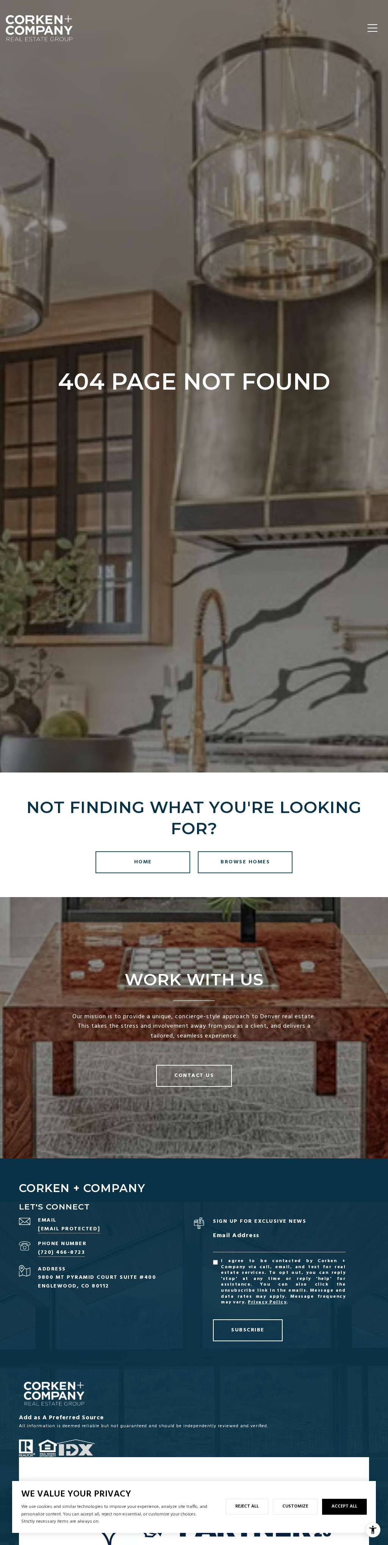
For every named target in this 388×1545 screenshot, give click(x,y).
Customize (295, 1506)
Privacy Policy (267, 1302)
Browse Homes (245, 862)
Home (143, 862)
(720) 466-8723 (61, 1252)
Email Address (236, 1236)
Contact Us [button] (194, 1075)
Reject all (247, 1506)
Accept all (344, 1506)
